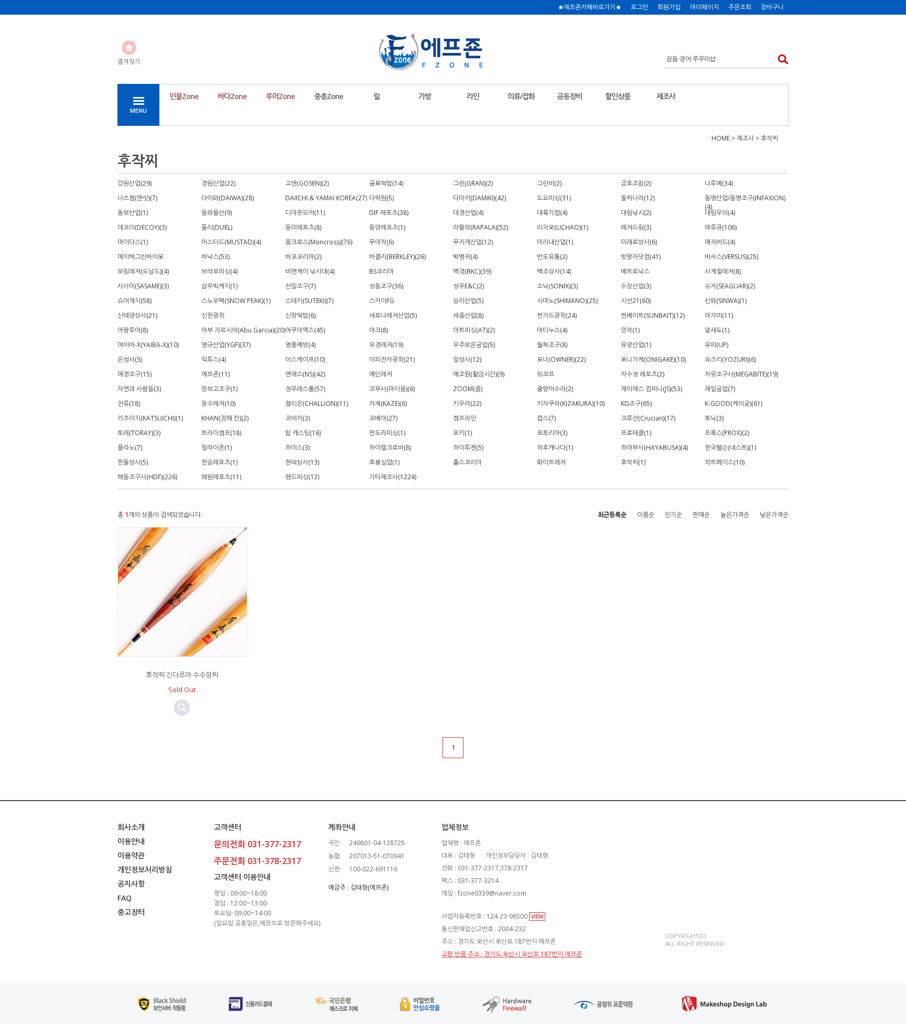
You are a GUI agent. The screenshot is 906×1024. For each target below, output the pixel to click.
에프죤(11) (215, 374)
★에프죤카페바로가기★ (589, 7)
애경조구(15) (134, 374)
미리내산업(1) (555, 242)
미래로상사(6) (639, 242)
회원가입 (669, 7)
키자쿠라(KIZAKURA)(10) (571, 403)
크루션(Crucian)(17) (648, 418)
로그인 (639, 7)
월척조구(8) (552, 344)
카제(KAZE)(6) (388, 403)
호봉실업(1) (384, 462)
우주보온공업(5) (474, 344)
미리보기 (182, 707)
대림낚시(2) (636, 212)
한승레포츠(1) (219, 462)
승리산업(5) (468, 300)
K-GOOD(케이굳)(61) (733, 403)
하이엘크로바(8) (390, 447)
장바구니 (772, 7)
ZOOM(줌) (467, 388)
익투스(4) (213, 359)
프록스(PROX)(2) (727, 432)
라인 (473, 96)
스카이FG (381, 300)
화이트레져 (551, 462)
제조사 (665, 96)
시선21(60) (636, 300)
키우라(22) (467, 403)
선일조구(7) (300, 286)
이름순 (645, 514)
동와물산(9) (216, 212)
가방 (424, 96)
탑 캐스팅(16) (303, 432)
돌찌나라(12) (638, 197)
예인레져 (380, 374)
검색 (780, 59)
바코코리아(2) (303, 256)
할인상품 (617, 96)
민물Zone (183, 96)
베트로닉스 (635, 271)
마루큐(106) (721, 227)
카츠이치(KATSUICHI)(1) (150, 418)
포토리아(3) (552, 432)
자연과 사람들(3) (139, 388)
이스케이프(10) (305, 359)
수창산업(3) (636, 286)
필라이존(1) (216, 447)
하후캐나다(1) (555, 447)
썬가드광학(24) (557, 315)
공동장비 (569, 96)
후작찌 (769, 138)
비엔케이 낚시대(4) (310, 271)
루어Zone (280, 96)
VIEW (537, 916)
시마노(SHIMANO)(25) (567, 300)
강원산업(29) (134, 183)
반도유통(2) (552, 256)
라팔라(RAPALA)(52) (480, 227)
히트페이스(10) (725, 462)
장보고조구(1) (219, 388)
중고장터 (131, 912)
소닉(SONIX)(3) (557, 286)
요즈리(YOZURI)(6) (730, 359)
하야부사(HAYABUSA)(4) (654, 447)
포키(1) (462, 432)
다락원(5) (381, 197)
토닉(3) (714, 418)
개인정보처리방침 (144, 870)
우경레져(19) (386, 344)
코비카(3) (297, 418)
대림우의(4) (720, 212)
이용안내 (131, 841)
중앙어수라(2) (555, 388)
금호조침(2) (636, 183)
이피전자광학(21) (392, 359)
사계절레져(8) (723, 271)
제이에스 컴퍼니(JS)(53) (651, 388)
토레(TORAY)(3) (138, 432)
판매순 (701, 514)
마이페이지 (704, 7)
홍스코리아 (467, 462)
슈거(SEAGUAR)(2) (730, 286)
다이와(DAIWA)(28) (227, 197)
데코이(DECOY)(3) (142, 227)
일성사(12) (467, 359)
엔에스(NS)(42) (305, 374)
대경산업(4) (468, 212)
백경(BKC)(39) (472, 271)
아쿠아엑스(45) (305, 330)
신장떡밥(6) (300, 315)
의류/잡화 (521, 96)
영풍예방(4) (300, 344)
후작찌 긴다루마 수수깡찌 (182, 675)
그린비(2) (549, 183)
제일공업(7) (720, 388)
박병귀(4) (465, 256)
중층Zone (328, 96)
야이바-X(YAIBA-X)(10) (148, 344)
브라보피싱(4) (219, 271)
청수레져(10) (218, 403)
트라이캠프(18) (221, 432)
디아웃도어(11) (305, 212)
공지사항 (131, 884)
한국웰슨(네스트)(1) (730, 447)
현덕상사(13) (302, 462)
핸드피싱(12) (302, 476)
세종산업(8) (468, 315)
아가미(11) (719, 315)
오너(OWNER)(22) (561, 359)
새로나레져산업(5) (393, 315)
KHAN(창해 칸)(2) (225, 418)
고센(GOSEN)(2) (307, 183)
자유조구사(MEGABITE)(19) (741, 374)
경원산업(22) (218, 183)
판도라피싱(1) (387, 432)
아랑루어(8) (132, 330)
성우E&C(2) (468, 286)
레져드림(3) (636, 227)
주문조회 (739, 7)
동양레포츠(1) (387, 227)
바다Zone (232, 96)
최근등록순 (612, 514)
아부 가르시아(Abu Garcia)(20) (243, 330)
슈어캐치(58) (134, 300)
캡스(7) (546, 418)
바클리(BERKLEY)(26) (397, 256)
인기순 (673, 514)
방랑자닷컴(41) (641, 256)
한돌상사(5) (132, 462)
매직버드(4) (720, 242)
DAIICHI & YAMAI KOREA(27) (326, 197)
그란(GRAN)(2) (473, 183)
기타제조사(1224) (392, 476)
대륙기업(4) (552, 212)
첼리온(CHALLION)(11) (316, 403)
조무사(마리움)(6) (392, 388)
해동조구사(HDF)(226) (147, 476)
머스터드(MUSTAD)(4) (231, 242)
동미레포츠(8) (303, 227)
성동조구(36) (386, 286)
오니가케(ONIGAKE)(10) (653, 359)
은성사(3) (129, 359)
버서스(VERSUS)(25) (731, 256)
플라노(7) (129, 447)
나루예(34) (719, 183)
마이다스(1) (132, 242)
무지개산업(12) (473, 242)
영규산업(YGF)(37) (226, 344)
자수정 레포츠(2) (642, 374)
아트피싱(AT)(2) (474, 330)
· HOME (719, 138)
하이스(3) (297, 447)
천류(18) (128, 403)
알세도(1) (717, 330)
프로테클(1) (636, 432)
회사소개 (131, 827)
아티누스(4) (552, 330)
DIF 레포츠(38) (388, 212)
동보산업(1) (132, 212)
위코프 (545, 374)
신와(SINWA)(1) (726, 300)
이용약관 (131, 855)
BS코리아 (381, 271)
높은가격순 (734, 514)
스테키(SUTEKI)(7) (309, 300)
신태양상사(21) (137, 315)
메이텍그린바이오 (140, 256)
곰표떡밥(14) (386, 183)
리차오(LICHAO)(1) (562, 227)
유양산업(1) (636, 344)
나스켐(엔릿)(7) (137, 197)
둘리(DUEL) (216, 227)
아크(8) (378, 330)
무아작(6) (381, 242)
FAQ (124, 898)
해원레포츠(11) (221, 476)
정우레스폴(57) (305, 388)
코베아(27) (383, 418)
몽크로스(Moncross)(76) (318, 242)
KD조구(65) (636, 403)
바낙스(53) (215, 256)
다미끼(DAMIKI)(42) (479, 197)
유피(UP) (716, 344)
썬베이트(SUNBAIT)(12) (653, 315)
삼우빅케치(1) (219, 286)
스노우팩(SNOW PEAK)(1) (236, 300)
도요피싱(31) (554, 197)
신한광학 (212, 315)
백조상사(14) (554, 271)
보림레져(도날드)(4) (143, 271)
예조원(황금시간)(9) (478, 374)
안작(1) (630, 330)
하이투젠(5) (468, 447)
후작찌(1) (633, 462)
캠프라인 (464, 418)
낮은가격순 (774, 514)
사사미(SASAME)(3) (143, 286)
